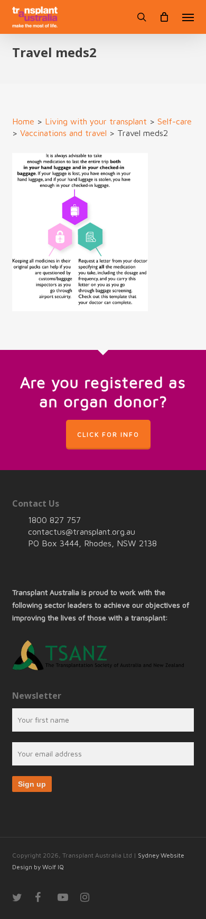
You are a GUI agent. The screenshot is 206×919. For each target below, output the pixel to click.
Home (23, 121)
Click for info (108, 434)
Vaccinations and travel (63, 133)
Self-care (174, 121)
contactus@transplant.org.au (81, 531)
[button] (188, 17)
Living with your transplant (96, 121)
